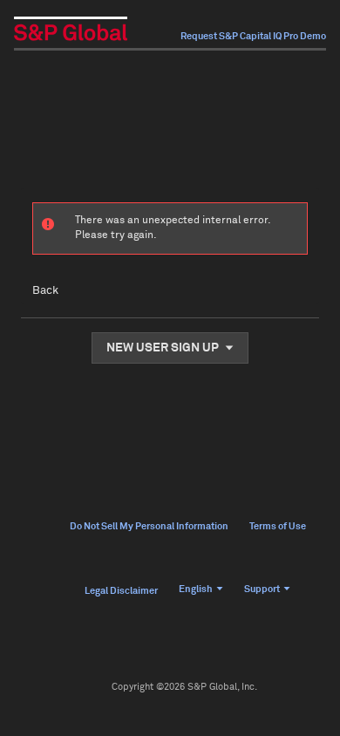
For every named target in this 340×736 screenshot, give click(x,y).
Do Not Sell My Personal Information (149, 526)
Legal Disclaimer (121, 591)
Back (45, 290)
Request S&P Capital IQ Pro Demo (253, 36)
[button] (170, 348)
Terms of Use (277, 526)
